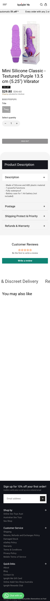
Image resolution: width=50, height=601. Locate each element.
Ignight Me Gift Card (12, 578)
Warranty (7, 546)
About (6, 567)
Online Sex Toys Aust (13, 514)
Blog (5, 571)
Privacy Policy (9, 553)
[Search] (41, 4)
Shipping (5, 94)
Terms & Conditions (12, 549)
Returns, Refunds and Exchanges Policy (21, 535)
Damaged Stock (10, 539)
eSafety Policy (10, 542)
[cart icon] (45, 4)
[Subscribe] (42, 498)
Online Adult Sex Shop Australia (18, 582)
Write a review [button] (25, 260)
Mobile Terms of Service (14, 557)
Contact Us (8, 575)
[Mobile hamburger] (5, 5)
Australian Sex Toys (12, 517)
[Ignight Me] (23, 4)
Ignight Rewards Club (13, 585)
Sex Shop (7, 521)
